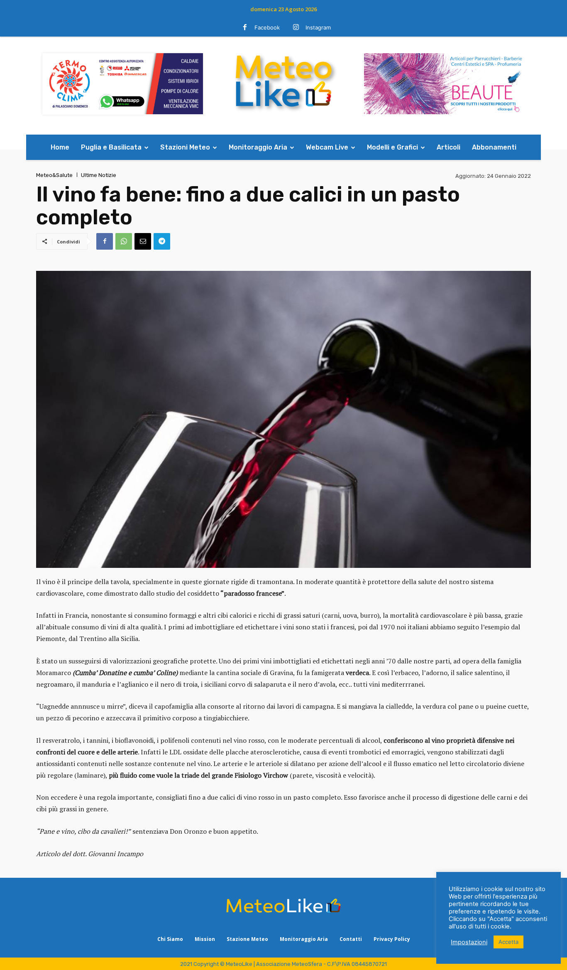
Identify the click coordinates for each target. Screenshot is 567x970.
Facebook (267, 27)
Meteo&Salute (54, 175)
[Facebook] (245, 28)
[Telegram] (162, 241)
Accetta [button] (508, 941)
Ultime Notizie (98, 175)
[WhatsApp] (123, 241)
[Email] (142, 241)
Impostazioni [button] (469, 942)
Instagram (318, 27)
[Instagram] (296, 28)
